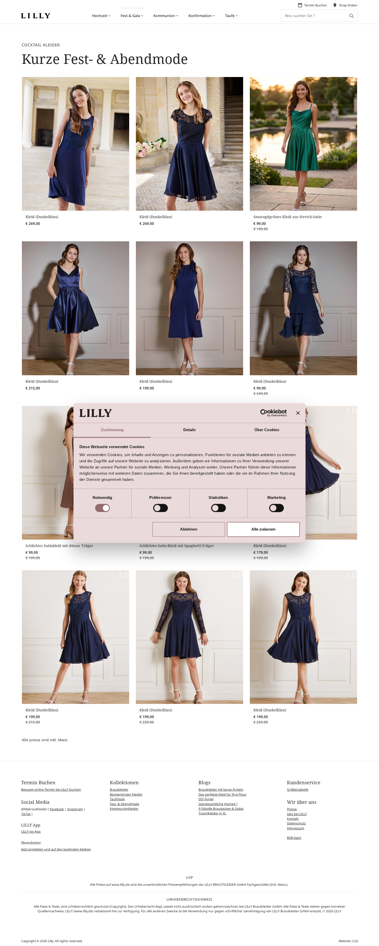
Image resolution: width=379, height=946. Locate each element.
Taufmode (117, 799)
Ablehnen (188, 529)
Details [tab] (189, 430)
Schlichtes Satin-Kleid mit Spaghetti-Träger (176, 545)
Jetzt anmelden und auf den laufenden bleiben (56, 849)
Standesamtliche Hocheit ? (218, 804)
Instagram (75, 809)
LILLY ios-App (31, 831)
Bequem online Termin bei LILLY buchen (51, 789)
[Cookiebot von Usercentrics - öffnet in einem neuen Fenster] (264, 413)
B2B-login (294, 838)
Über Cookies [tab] (266, 430)
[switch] (160, 508)
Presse (292, 809)
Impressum (295, 828)
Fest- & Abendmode (124, 804)
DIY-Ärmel (206, 799)
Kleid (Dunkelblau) (42, 216)
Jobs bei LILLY (297, 814)
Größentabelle (297, 789)
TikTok (26, 814)
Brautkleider (119, 789)
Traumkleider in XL (212, 813)
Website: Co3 (348, 941)
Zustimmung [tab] (112, 430)
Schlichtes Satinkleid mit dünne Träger (59, 545)
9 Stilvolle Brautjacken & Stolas (221, 808)
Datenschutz (296, 823)
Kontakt (293, 818)
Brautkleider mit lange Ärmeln (221, 789)
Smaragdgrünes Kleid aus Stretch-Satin (287, 216)
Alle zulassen (263, 529)
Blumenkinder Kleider (126, 794)
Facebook (57, 809)
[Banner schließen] (298, 413)
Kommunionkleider (124, 808)
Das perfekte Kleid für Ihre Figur (222, 794)
